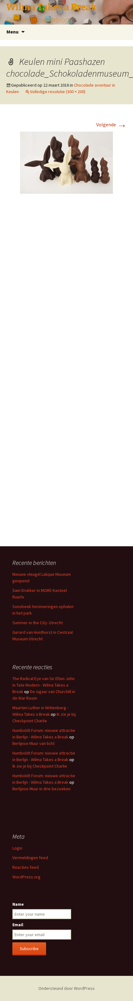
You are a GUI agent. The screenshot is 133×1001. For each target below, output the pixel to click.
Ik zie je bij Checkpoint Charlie (39, 766)
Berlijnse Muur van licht (33, 743)
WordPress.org (26, 877)
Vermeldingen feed (30, 857)
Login (17, 848)
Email (17, 924)
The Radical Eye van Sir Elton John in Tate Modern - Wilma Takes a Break (43, 685)
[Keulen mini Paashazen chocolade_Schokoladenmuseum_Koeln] (66, 162)
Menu (12, 32)
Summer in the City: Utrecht (37, 622)
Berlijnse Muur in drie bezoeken (41, 788)
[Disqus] (66, 291)
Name (18, 904)
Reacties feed (25, 867)
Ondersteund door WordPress (66, 988)
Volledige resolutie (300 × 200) (57, 91)
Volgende (111, 124)
